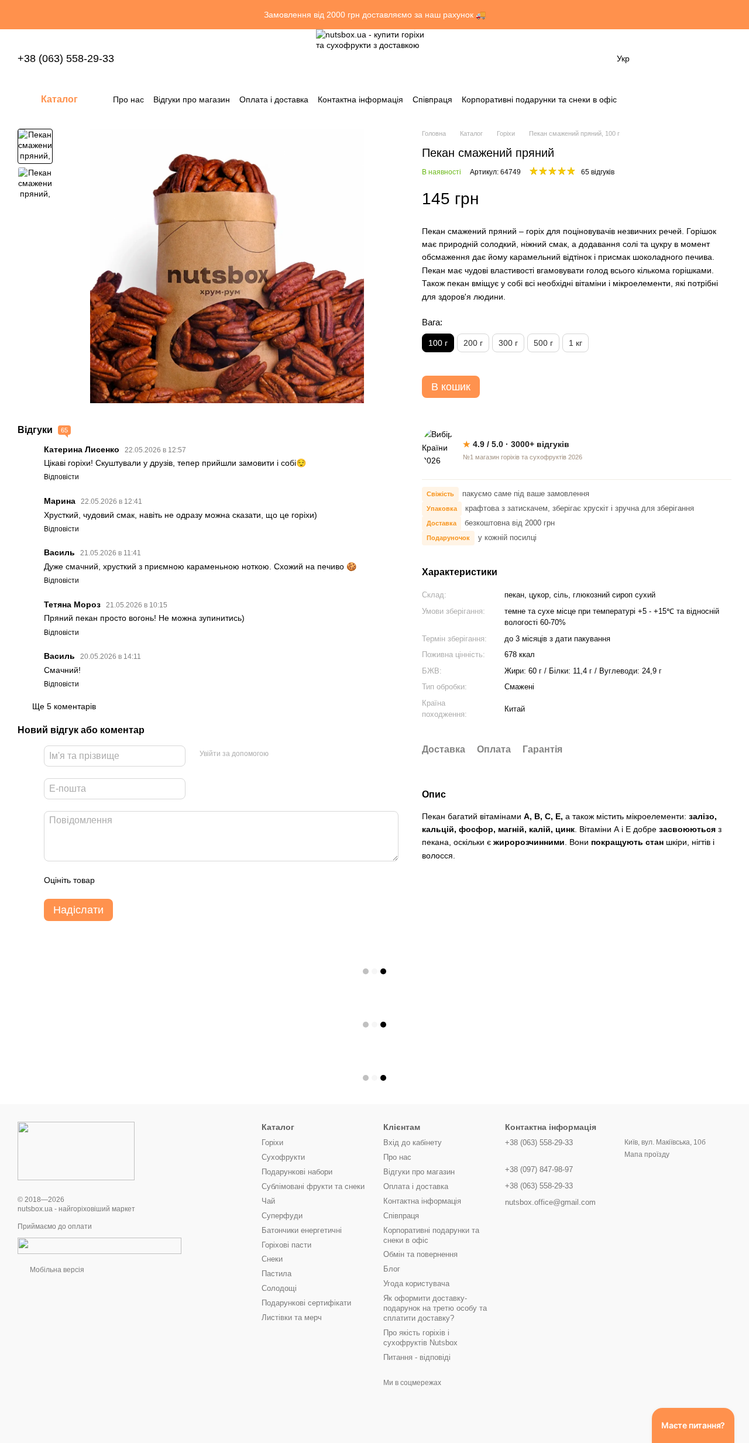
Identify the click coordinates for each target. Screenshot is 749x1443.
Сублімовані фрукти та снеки (313, 1186)
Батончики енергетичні (302, 1230)
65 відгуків (597, 172)
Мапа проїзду (646, 1154)
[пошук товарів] (722, 99)
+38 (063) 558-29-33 (66, 58)
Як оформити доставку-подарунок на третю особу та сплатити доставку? (435, 1308)
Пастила (276, 1273)
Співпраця (432, 99)
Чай (268, 1201)
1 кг (575, 343)
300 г (508, 343)
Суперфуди (282, 1215)
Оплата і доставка (273, 99)
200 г (473, 343)
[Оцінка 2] (132, 880)
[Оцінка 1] (114, 880)
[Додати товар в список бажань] (725, 199)
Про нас (128, 99)
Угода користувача (416, 1283)
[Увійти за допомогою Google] (300, 754)
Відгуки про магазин (191, 99)
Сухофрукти (283, 1157)
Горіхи (272, 1142)
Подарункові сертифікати (306, 1302)
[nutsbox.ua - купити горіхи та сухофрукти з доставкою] (76, 1150)
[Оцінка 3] (151, 880)
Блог (391, 1269)
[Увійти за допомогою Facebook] (281, 754)
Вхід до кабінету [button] (412, 1142)
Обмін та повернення (420, 1254)
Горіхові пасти (286, 1245)
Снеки (272, 1259)
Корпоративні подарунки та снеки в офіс (539, 99)
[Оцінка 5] (189, 880)
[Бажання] (661, 58)
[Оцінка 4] (170, 880)
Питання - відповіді (417, 1357)
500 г (543, 343)
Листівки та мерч (292, 1317)
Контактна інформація (360, 99)
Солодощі (279, 1288)
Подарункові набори (297, 1171)
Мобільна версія (56, 1270)
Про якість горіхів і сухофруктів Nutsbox (420, 1337)
